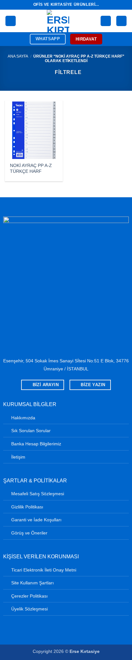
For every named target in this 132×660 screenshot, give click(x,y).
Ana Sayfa (18, 56)
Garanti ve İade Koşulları (36, 519)
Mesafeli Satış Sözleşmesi (37, 493)
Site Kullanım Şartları (32, 582)
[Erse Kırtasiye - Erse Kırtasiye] (58, 21)
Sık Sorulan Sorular (31, 430)
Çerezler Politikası (29, 596)
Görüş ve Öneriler (29, 532)
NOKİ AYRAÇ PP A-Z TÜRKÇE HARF (31, 168)
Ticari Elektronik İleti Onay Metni (43, 569)
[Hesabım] (106, 21)
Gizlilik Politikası (27, 506)
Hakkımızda (23, 417)
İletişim (18, 457)
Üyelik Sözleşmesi (29, 608)
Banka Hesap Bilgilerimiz (36, 443)
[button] (10, 21)
